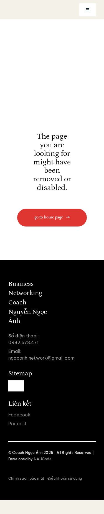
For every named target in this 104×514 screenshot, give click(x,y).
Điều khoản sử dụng (64, 478)
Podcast (17, 423)
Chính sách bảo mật (26, 478)
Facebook (19, 415)
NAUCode (43, 459)
